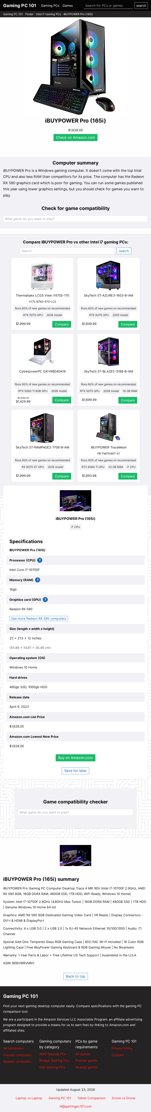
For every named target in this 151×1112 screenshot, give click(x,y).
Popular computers (17, 1055)
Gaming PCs (50, 5)
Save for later (75, 771)
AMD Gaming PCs (52, 1054)
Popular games (87, 1060)
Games (68, 5)
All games (83, 1054)
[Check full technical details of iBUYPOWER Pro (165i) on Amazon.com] (75, 500)
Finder (29, 14)
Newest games (87, 1067)
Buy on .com (75, 758)
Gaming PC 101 (13, 14)
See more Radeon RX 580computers (38, 618)
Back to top (75, 976)
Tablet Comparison (91, 1098)
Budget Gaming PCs (54, 1060)
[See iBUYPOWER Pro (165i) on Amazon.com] (75, 67)
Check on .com (75, 137)
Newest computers (17, 1061)
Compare (62, 324)
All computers (13, 1048)
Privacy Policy (122, 1048)
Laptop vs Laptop (29, 1098)
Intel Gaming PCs (52, 1067)
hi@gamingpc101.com (76, 1106)
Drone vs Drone (123, 1098)
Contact (118, 1055)
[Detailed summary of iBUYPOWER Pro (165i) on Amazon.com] (75, 855)
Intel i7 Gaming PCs (48, 14)
